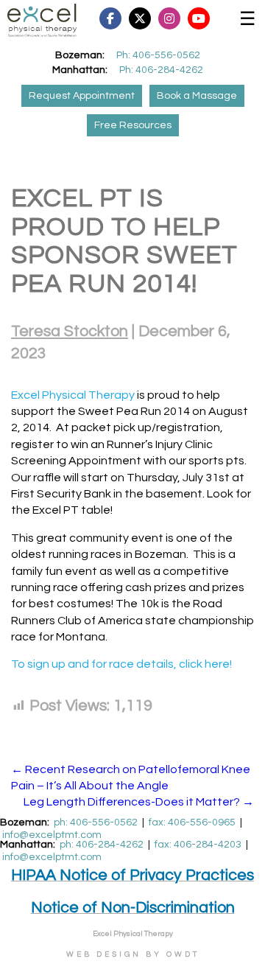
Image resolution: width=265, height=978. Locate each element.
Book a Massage (197, 96)
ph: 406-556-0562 (96, 822)
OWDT (182, 954)
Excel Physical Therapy (73, 395)
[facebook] (151, 18)
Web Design (103, 954)
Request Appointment (82, 96)
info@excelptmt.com (52, 835)
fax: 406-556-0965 (192, 822)
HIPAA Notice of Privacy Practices (132, 875)
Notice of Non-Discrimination (133, 907)
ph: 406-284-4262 (102, 844)
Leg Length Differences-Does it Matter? (139, 802)
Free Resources (133, 125)
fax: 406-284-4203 (198, 844)
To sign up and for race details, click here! (121, 664)
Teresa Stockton (69, 331)
